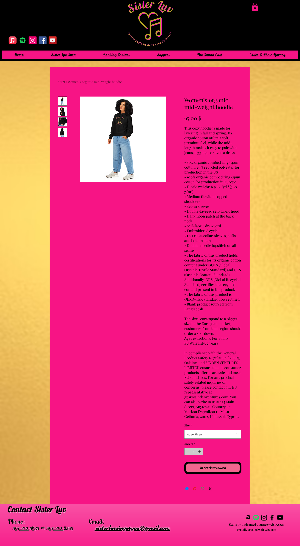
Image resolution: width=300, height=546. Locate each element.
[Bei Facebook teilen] (186, 488)
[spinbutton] (193, 451)
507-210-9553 (60, 528)
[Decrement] (187, 451)
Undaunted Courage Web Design (262, 524)
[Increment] (199, 451)
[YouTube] (53, 40)
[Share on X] (210, 488)
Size (188, 425)
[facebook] (272, 517)
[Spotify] (23, 40)
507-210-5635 (26, 528)
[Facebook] (43, 40)
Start (61, 82)
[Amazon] (248, 517)
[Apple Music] (13, 40)
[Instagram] (33, 40)
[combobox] (212, 434)
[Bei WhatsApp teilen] (202, 488)
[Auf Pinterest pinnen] (194, 488)
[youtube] (280, 517)
